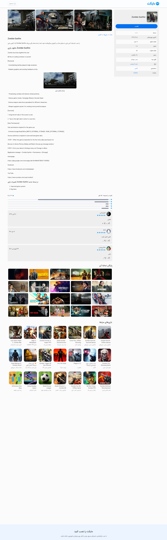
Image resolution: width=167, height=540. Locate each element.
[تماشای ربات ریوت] (60, 275)
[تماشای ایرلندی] (18, 299)
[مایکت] (153, 5)
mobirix (135, 73)
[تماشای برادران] (39, 275)
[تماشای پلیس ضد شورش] (102, 287)
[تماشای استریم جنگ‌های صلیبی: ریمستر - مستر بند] (102, 312)
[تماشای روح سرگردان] (60, 287)
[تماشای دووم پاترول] (18, 312)
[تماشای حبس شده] (102, 275)
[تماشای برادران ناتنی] (60, 312)
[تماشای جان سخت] (39, 312)
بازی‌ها (105, 35)
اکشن (136, 68)
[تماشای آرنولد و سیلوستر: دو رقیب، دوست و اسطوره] (39, 287)
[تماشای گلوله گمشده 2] (102, 299)
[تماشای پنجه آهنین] (60, 299)
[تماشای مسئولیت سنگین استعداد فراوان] (39, 299)
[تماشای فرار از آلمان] (81, 287)
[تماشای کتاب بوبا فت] (81, 275)
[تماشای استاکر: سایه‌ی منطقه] (81, 299)
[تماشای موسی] (18, 275)
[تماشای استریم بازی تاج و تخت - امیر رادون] (18, 287)
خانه (111, 35)
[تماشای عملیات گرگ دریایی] (81, 312)
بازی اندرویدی (134, 64)
